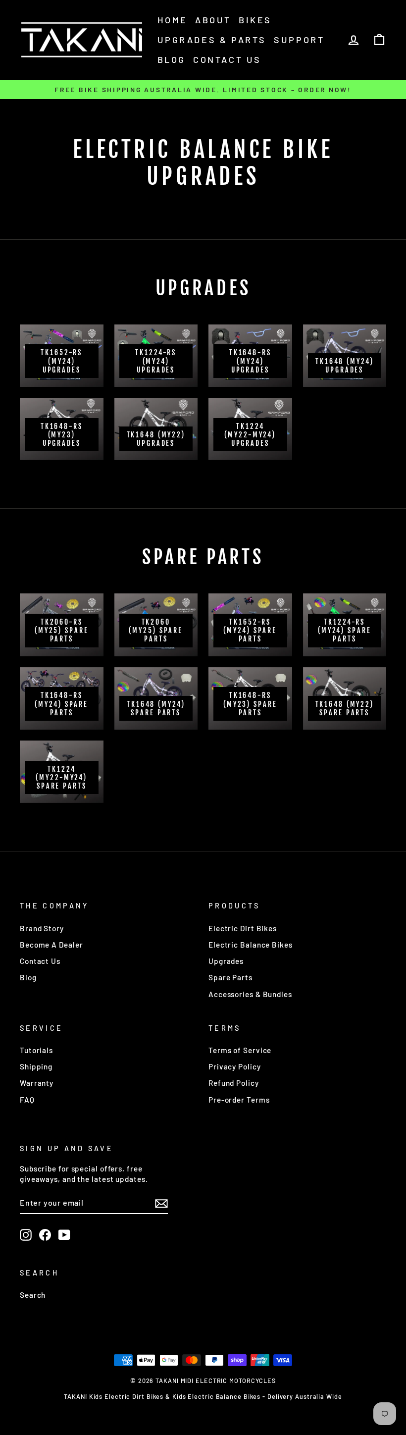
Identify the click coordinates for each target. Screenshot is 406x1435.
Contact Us (40, 961)
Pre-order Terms (239, 1099)
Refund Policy (233, 1082)
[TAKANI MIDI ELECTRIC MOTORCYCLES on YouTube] (64, 1235)
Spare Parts (230, 977)
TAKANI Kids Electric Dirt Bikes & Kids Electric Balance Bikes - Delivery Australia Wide (203, 1396)
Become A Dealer (51, 944)
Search (33, 1294)
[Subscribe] (161, 1203)
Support (299, 39)
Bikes (255, 19)
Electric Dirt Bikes (242, 928)
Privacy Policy (234, 1066)
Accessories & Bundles (250, 994)
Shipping (36, 1066)
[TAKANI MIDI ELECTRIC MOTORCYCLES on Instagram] (26, 1235)
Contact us (227, 59)
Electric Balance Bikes (250, 944)
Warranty (36, 1082)
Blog (171, 59)
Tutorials (36, 1050)
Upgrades (226, 961)
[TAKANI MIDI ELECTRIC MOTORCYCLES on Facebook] (45, 1235)
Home (172, 19)
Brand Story (42, 928)
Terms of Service (239, 1050)
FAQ (27, 1099)
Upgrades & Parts (212, 39)
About (213, 19)
